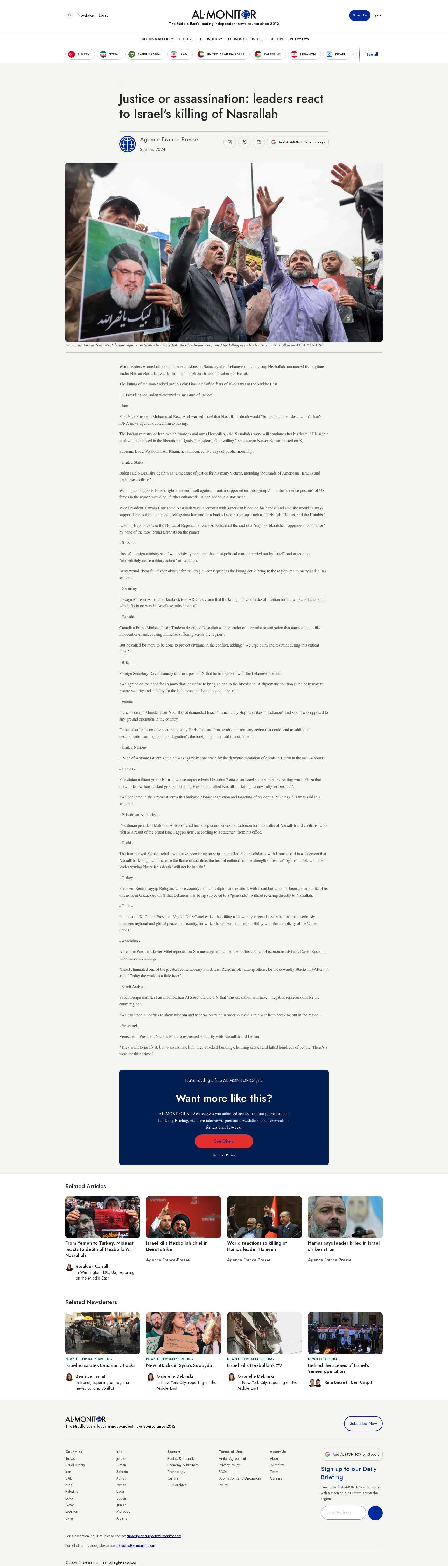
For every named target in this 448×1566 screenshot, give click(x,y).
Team (274, 1471)
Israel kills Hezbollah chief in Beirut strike (177, 1246)
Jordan (121, 1458)
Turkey (70, 1458)
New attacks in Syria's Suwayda (179, 1365)
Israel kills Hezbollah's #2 (254, 1365)
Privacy (230, 1155)
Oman (121, 1465)
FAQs (223, 1471)
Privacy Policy (229, 1465)
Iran (68, 1471)
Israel (69, 1485)
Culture (186, 39)
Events (103, 15)
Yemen (121, 1485)
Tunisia (121, 1505)
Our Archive (176, 1485)
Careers (276, 1478)
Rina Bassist (336, 1382)
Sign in (378, 15)
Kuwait (121, 1478)
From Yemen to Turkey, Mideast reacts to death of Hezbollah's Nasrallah (99, 1249)
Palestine (71, 1491)
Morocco (123, 1511)
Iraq (119, 1451)
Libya (120, 1491)
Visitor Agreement (232, 1458)
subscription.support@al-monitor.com (154, 1535)
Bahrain (122, 1471)
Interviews (299, 39)
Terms (216, 1155)
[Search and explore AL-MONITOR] (69, 15)
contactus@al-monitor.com (135, 1545)
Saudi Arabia (75, 1465)
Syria (69, 1518)
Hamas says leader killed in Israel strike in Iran (344, 1246)
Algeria (121, 1518)
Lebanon (71, 1511)
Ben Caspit (361, 1382)
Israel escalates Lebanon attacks (100, 1365)
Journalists (277, 1465)
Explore (276, 39)
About (274, 1458)
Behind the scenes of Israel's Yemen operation (338, 1368)
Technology (210, 39)
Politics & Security (156, 39)
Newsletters (86, 15)
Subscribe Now (363, 1424)
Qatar (69, 1505)
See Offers (224, 1141)
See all (372, 54)
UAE (68, 1478)
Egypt (69, 1498)
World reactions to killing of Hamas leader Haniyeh (257, 1246)
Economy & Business (245, 39)
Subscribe (360, 15)
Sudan (121, 1498)
